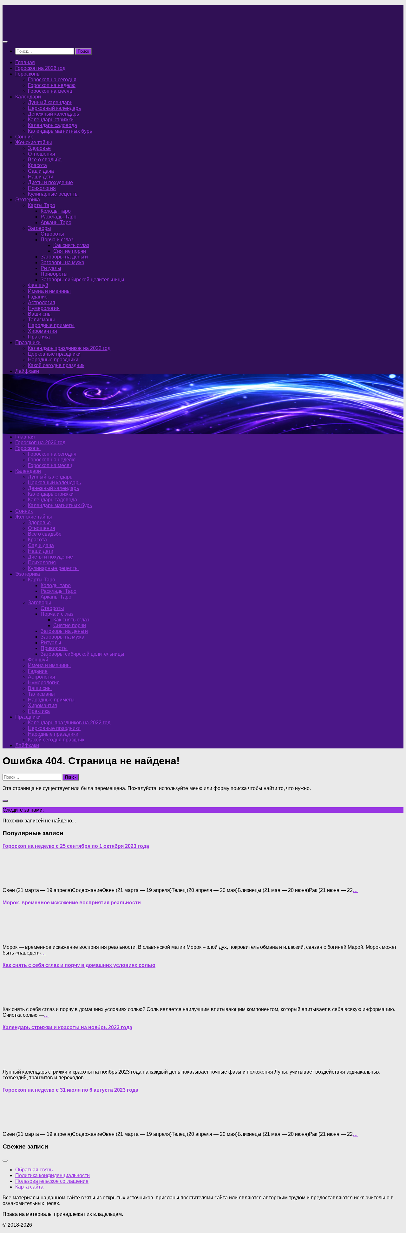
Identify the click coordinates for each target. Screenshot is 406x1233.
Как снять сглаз (71, 245)
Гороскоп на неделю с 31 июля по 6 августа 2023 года (70, 1090)
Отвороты (52, 234)
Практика (39, 336)
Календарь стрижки (51, 119)
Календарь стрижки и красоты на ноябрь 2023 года (67, 1027)
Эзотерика (27, 199)
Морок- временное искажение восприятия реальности (72, 902)
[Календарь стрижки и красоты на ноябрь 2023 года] (15, 1061)
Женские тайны (33, 142)
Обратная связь (34, 1169)
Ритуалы (51, 268)
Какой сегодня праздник (56, 365)
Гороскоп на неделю (51, 85)
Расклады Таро (58, 216)
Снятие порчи (69, 251)
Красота (37, 165)
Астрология (41, 302)
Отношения (41, 154)
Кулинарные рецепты (53, 194)
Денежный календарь (53, 114)
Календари (28, 96)
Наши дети (40, 176)
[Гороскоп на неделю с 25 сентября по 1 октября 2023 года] (15, 879)
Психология (42, 188)
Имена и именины (49, 291)
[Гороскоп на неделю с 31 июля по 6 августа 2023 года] (15, 1123)
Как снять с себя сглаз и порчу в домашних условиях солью (79, 965)
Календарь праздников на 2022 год (69, 348)
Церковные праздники (54, 354)
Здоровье (39, 148)
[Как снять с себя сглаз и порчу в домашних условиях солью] (15, 998)
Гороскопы (28, 74)
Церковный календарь (54, 108)
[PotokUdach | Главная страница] (71, 29)
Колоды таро (56, 211)
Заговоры (39, 228)
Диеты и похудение (50, 182)
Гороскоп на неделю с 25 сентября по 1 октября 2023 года (76, 846)
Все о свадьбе (45, 159)
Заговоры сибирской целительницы (82, 279)
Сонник (24, 136)
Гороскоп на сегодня (52, 79)
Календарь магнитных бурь (60, 131)
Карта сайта (29, 1186)
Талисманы (41, 319)
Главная (25, 62)
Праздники (28, 342)
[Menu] (5, 42)
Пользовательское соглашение (51, 1181)
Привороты (54, 274)
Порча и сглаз (57, 239)
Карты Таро (41, 205)
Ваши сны (40, 314)
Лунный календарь (50, 102)
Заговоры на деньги (64, 256)
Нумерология (44, 308)
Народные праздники (53, 359)
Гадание (38, 296)
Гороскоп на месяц (50, 91)
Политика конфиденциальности (52, 1175)
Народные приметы (51, 325)
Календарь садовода (52, 125)
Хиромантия (42, 331)
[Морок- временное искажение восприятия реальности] (15, 936)
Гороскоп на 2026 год (40, 68)
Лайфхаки (27, 371)
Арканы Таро (56, 222)
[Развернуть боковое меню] (5, 801)
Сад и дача (41, 171)
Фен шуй (38, 285)
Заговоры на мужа (62, 262)
